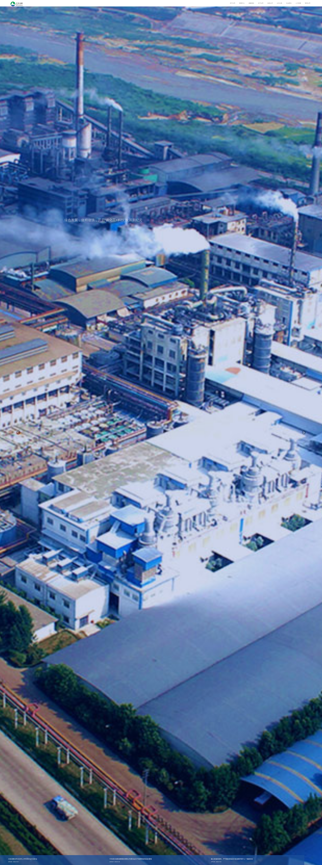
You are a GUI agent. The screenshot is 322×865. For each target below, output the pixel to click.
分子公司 (260, 3)
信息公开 (270, 3)
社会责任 (289, 3)
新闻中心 (242, 3)
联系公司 (307, 3)
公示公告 (279, 3)
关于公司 (232, 3)
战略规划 (251, 3)
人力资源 (298, 3)
